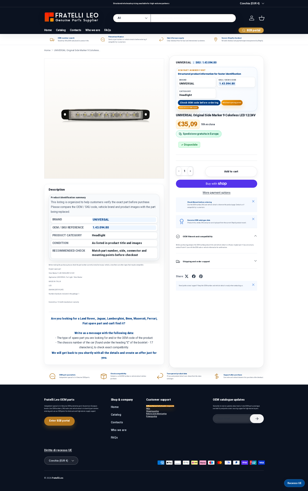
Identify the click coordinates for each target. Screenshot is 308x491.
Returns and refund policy (156, 414)
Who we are (92, 30)
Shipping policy (152, 411)
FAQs (107, 30)
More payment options (216, 192)
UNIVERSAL (183, 62)
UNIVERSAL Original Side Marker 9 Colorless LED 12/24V (77, 50)
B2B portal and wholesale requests (160, 406)
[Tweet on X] (186, 276)
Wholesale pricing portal (232, 102)
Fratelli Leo (57, 478)
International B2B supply (188, 107)
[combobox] (174, 18)
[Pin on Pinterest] (200, 276)
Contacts (75, 30)
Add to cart (231, 171)
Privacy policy (151, 416)
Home (48, 30)
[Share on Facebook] (193, 276)
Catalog (61, 30)
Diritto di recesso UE (58, 450)
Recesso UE (294, 483)
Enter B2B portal (59, 420)
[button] (262, 18)
